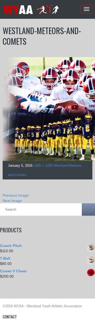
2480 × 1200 (43, 166)
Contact (10, 316)
